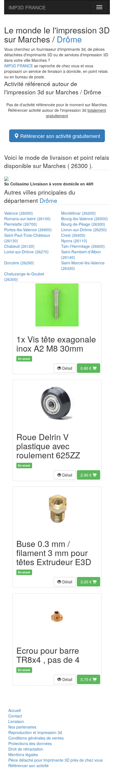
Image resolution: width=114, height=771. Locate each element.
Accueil (14, 710)
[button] (65, 368)
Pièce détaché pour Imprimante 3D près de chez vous (55, 760)
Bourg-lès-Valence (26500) (84, 218)
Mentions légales (23, 754)
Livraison (16, 721)
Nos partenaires (22, 727)
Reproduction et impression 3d (35, 732)
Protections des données (30, 743)
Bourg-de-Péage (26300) (83, 224)
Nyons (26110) (74, 240)
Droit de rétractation (25, 749)
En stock (24, 359)
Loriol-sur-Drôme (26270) (26, 251)
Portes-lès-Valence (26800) (28, 229)
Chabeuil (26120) (19, 246)
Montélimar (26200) (78, 213)
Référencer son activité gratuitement (59, 135)
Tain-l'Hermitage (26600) (83, 246)
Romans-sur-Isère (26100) (27, 218)
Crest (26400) (73, 235)
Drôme (69, 39)
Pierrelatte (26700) (20, 224)
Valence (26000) (18, 213)
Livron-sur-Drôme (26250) (84, 229)
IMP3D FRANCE (27, 7)
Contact (15, 716)
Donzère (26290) (19, 262)
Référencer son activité (28, 765)
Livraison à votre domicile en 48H (48, 184)
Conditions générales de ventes (36, 738)
